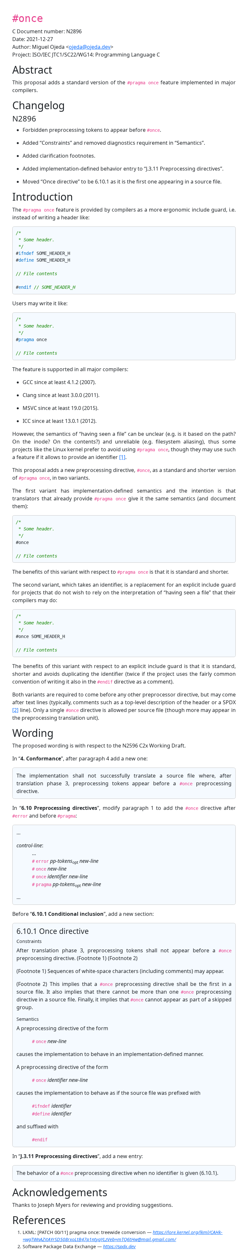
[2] (15, 710)
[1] (122, 457)
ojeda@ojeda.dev (89, 46)
